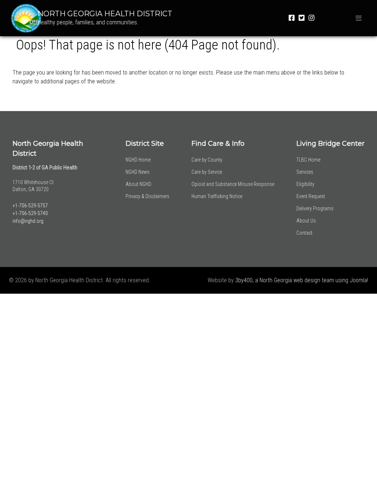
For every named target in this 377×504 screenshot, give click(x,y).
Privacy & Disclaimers (147, 196)
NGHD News (137, 172)
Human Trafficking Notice (216, 196)
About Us (306, 221)
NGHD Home (138, 160)
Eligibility (305, 184)
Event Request (310, 196)
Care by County (206, 160)
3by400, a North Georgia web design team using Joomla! (301, 280)
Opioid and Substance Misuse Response (232, 184)
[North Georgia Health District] (22, 17)
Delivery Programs (315, 208)
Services (304, 172)
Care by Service (206, 172)
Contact (304, 233)
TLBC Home (308, 160)
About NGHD (138, 184)
